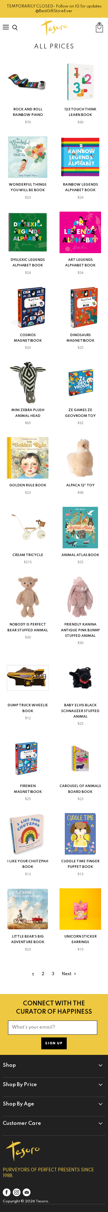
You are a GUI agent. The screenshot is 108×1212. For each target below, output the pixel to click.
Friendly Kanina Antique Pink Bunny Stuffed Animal (80, 630)
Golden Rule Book (27, 485)
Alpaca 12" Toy (80, 485)
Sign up (54, 1043)
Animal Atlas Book (80, 555)
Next (67, 974)
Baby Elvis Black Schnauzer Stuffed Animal (80, 711)
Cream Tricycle (27, 555)
